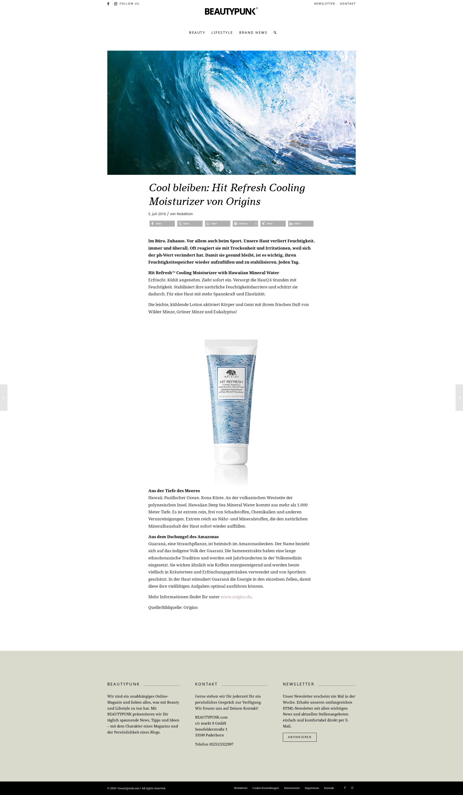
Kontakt (348, 3)
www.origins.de (236, 596)
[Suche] (274, 33)
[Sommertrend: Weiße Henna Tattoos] (3, 397)
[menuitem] (325, 3)
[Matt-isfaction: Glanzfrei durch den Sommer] (459, 397)
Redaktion (185, 213)
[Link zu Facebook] (108, 3)
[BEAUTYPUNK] (231, 17)
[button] (162, 224)
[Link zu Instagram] (116, 3)
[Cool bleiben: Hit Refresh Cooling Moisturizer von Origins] (231, 113)
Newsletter (324, 3)
